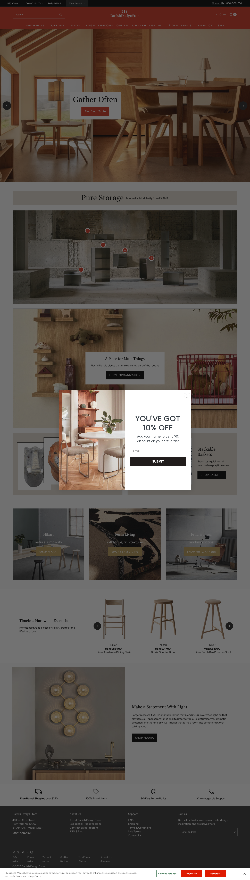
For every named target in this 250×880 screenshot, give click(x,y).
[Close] (244, 873)
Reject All (192, 873)
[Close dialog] (187, 395)
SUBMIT (158, 461)
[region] (125, 874)
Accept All (215, 873)
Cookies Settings (167, 873)
